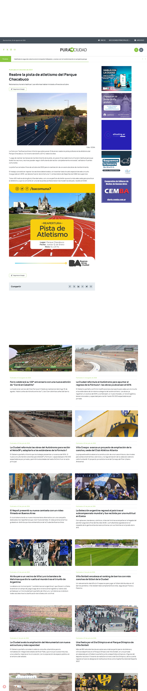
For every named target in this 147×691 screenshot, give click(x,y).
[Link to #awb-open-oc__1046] (136, 50)
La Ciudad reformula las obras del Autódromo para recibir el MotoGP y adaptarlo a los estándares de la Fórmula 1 (40, 449)
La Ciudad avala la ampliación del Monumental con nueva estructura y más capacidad (40, 644)
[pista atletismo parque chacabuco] (52, 94)
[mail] (15, 49)
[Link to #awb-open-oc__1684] (141, 50)
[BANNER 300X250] (117, 67)
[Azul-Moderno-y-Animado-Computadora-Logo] (117, 121)
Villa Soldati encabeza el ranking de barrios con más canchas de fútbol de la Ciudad (103, 578)
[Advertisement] (72, 19)
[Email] (91, 286)
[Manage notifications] (4, 686)
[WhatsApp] (82, 286)
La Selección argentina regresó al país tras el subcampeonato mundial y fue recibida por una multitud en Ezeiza (105, 513)
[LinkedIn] (78, 286)
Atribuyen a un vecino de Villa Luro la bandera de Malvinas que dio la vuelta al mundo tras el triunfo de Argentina (38, 579)
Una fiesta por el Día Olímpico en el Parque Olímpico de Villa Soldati (105, 644)
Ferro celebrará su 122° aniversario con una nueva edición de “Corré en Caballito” (40, 383)
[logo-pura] (73, 48)
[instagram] (11, 49)
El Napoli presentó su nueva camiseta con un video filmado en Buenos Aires (36, 512)
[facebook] (4, 49)
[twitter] (7, 49)
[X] (74, 286)
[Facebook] (70, 286)
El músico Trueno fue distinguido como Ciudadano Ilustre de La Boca (36, 59)
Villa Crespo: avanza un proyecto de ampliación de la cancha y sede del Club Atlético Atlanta (103, 449)
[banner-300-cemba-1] (117, 179)
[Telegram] (86, 286)
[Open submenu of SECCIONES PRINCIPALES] (129, 40)
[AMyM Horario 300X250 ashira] (117, 152)
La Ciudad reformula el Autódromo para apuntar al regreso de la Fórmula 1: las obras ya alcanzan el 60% (103, 383)
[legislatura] (117, 94)
